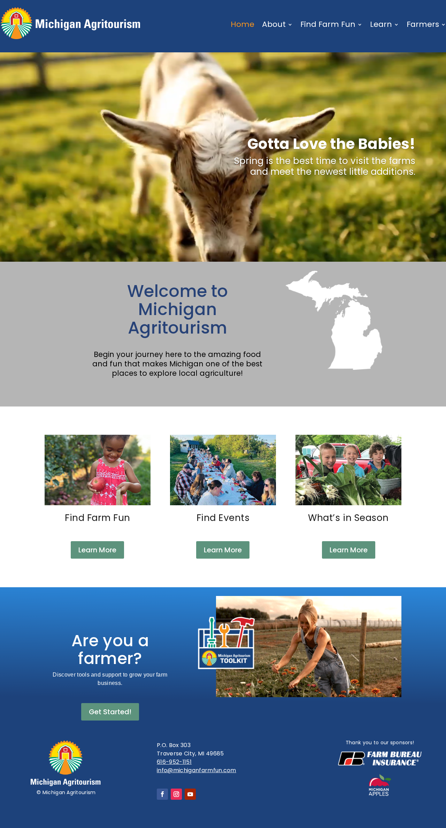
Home (242, 24)
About (274, 24)
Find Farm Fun (327, 24)
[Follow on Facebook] (162, 794)
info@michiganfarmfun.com (196, 770)
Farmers (423, 24)
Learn (381, 24)
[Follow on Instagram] (176, 794)
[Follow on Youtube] (190, 794)
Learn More (97, 550)
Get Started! (110, 712)
